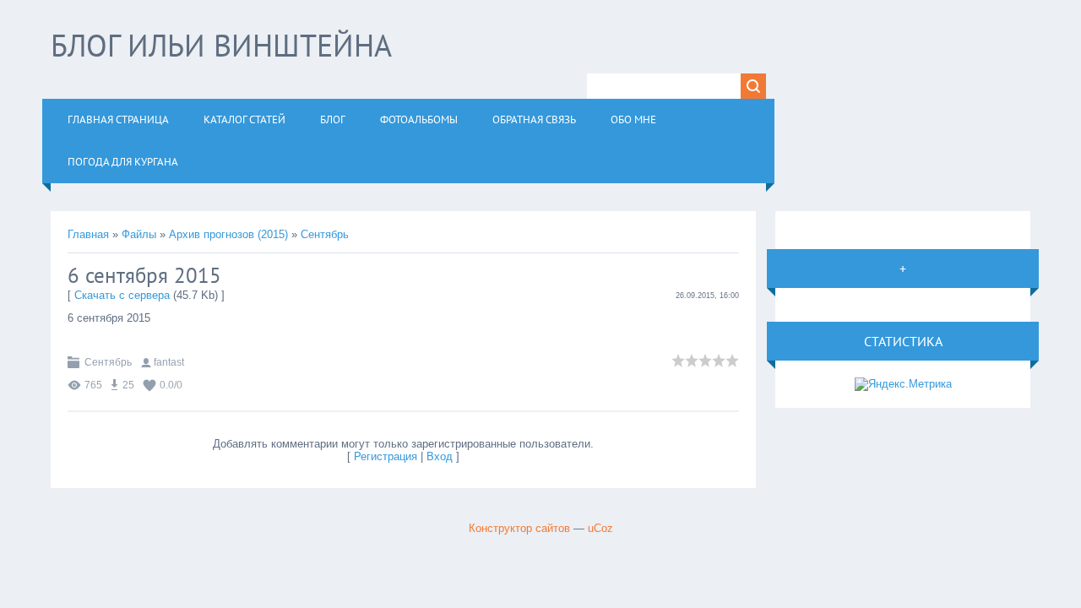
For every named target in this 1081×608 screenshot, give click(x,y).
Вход (439, 456)
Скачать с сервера (122, 295)
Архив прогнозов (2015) (228, 234)
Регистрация (385, 456)
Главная (88, 234)
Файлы (139, 234)
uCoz (600, 528)
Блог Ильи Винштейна (221, 45)
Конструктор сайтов (519, 528)
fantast (169, 362)
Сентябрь (325, 234)
